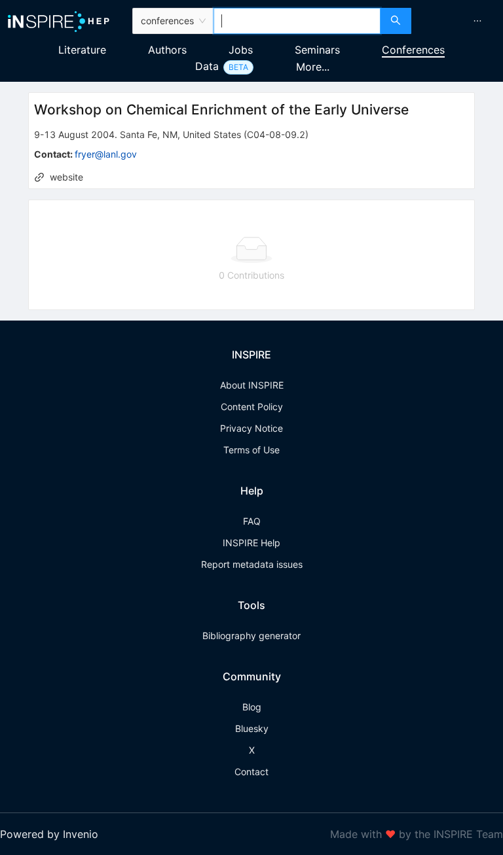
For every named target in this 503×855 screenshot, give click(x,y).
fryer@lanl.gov (106, 154)
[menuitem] (477, 21)
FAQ (252, 521)
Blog (251, 706)
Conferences (413, 49)
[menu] (458, 21)
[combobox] (297, 21)
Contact (251, 771)
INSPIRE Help (251, 542)
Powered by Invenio (49, 834)
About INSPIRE (252, 385)
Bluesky (252, 728)
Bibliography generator (251, 635)
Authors (167, 49)
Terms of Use (251, 449)
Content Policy (252, 406)
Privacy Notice (251, 428)
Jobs (241, 49)
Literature (82, 49)
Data (207, 66)
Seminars (317, 49)
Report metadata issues (252, 564)
